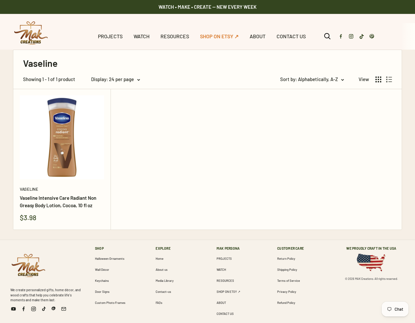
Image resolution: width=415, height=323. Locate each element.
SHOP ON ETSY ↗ (219, 36)
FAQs (159, 303)
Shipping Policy (287, 269)
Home (159, 258)
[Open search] (327, 36)
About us (162, 269)
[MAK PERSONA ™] (28, 264)
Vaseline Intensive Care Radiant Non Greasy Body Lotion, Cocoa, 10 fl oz (58, 201)
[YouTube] (13, 309)
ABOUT (258, 36)
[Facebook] (340, 36)
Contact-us (163, 291)
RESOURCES (174, 36)
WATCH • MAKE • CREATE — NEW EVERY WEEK (207, 7)
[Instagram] (351, 36)
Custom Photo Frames (110, 303)
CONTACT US (291, 36)
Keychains (102, 280)
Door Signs (102, 291)
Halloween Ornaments (109, 258)
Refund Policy (286, 303)
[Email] (64, 309)
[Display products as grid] (378, 79)
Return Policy (286, 258)
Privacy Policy (286, 291)
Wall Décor (102, 269)
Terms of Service (288, 280)
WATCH (141, 36)
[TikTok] (361, 36)
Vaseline (29, 189)
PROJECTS (110, 36)
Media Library (165, 280)
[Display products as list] (389, 79)
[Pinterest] (371, 36)
